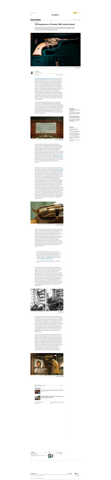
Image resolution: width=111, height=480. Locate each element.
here (51, 403)
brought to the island (57, 111)
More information (37, 403)
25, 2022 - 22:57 (39, 72)
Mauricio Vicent (43, 391)
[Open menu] (31, 15)
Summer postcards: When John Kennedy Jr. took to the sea (74, 129)
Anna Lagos (37, 71)
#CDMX (48, 256)
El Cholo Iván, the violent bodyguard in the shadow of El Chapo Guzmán (75, 131)
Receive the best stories (35, 454)
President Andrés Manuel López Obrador (44, 78)
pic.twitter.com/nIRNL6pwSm (46, 258)
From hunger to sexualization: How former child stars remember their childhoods (74, 120)
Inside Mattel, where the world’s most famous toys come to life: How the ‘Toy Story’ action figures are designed (75, 134)
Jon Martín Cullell (43, 398)
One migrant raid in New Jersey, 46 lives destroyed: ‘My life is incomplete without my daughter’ (74, 117)
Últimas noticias (71, 108)
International (35, 19)
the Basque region (59, 170)
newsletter (33, 452)
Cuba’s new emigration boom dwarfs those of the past (52, 390)
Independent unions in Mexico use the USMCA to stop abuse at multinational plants (52, 397)
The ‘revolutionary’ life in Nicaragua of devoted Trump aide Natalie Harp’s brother (75, 137)
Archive (49, 452)
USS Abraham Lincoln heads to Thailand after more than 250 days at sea (74, 113)
